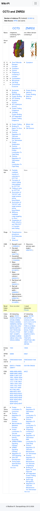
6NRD (20, 373)
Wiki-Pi (5, 3)
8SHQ (16, 403)
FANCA (12, 322)
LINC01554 (13, 326)
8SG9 (16, 393)
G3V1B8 (26, 365)
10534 (26, 348)
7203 (11, 348)
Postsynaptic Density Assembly (16, 437)
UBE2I (26, 342)
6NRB (12, 373)
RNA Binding (16, 94)
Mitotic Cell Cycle (29, 125)
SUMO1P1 (27, 336)
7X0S (20, 383)
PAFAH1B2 (17, 330)
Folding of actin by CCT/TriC (17, 189)
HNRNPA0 (13, 324)
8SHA (12, 397)
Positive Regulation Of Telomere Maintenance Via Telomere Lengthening (30, 460)
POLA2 (26, 310)
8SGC (20, 393)
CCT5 (34, 322)
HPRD (16, 21)
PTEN (18, 332)
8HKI (19, 387)
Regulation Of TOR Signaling (16, 454)
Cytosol (14, 70)
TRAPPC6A (28, 340)
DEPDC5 (18, 318)
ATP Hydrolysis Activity (17, 105)
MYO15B (27, 328)
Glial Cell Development (16, 458)
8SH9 (20, 395)
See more (13, 467)
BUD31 (17, 316)
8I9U (18, 389)
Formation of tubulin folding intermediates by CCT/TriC (16, 183)
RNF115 (26, 332)
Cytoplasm (15, 68)
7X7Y (16, 387)
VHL (20, 338)
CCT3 (16, 28)
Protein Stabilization (16, 143)
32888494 (16, 246)
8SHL (20, 399)
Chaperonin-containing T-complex (16, 74)
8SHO (16, 401)
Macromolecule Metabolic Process (17, 425)
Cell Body (15, 82)
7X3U (19, 385)
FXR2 (26, 326)
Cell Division (30, 128)
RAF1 (12, 334)
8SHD (16, 397)
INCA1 (33, 326)
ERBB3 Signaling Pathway (15, 449)
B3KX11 (12, 365)
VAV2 (17, 338)
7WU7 (20, 381)
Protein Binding (17, 96)
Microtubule (15, 80)
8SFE (15, 391)
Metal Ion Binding (29, 97)
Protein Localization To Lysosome (17, 409)
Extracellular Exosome (16, 85)
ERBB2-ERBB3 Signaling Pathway (17, 443)
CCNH (32, 320)
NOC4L (26, 330)
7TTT (11, 381)
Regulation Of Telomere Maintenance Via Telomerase (31, 486)
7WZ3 (12, 383)
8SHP (12, 403)
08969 (12, 354)
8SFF (19, 391)
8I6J (14, 389)
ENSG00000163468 (16, 361)
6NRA (20, 371)
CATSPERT (28, 318)
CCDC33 (27, 320)
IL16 (29, 326)
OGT (11, 330)
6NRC (16, 373)
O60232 (32, 365)
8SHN (12, 401)
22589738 (15, 298)
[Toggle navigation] (35, 3)
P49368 (18, 365)
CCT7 (26, 324)
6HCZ (26, 371)
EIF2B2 (12, 320)
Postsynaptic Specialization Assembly (16, 463)
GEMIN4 (18, 322)
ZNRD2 (30, 28)
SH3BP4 (17, 334)
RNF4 (31, 332)
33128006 (15, 302)
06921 (26, 354)
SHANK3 (13, 336)
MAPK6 (12, 328)
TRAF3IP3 (27, 338)
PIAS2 (31, 330)
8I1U (11, 389)
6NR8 (11, 371)
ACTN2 (31, 316)
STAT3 (32, 334)
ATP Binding (16, 98)
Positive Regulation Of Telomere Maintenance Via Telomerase (17, 136)
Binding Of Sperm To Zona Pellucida (17, 128)
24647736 (15, 254)
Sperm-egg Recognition (30, 480)
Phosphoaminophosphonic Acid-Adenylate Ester (17, 235)
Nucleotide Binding (15, 91)
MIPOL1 (18, 328)
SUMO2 (18, 336)
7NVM (16, 377)
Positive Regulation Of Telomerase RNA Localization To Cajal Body (17, 161)
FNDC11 (31, 324)
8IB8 (11, 391)
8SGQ (16, 395)
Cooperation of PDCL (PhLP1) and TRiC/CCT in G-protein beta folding (16, 224)
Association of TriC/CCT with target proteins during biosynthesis (16, 196)
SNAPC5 (27, 334)
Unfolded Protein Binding (17, 113)
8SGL (12, 395)
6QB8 (12, 375)
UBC (33, 340)
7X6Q (12, 387)
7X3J (15, 385)
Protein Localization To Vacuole (17, 431)
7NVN (20, 377)
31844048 (16, 260)
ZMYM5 (26, 344)
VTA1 (30, 342)
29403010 (15, 278)
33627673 (29, 250)
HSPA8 (19, 324)
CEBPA (12, 318)
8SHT (20, 403)
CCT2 (26, 322)
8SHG (16, 399)
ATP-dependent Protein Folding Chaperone (17, 118)
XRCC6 (12, 340)
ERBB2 (17, 320)
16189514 (30, 18)
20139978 (15, 270)
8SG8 (12, 393)
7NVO (12, 379)
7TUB (15, 381)
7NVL (11, 377)
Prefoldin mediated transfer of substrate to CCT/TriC (16, 174)
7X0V (11, 385)
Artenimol (15, 240)
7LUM (16, 375)
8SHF (12, 399)
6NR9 (15, 371)
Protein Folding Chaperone (17, 109)
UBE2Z (12, 338)
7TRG (16, 379)
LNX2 (19, 326)
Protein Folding (17, 124)
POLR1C (13, 332)
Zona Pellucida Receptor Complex (16, 64)
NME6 (32, 328)
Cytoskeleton (16, 78)
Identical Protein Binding (31, 93)
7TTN (20, 379)
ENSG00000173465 (30, 361)
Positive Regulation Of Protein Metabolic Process (16, 417)
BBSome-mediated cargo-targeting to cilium (16, 215)
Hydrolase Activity (15, 101)
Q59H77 (12, 367)
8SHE (20, 397)
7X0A (16, 383)
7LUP (20, 375)
